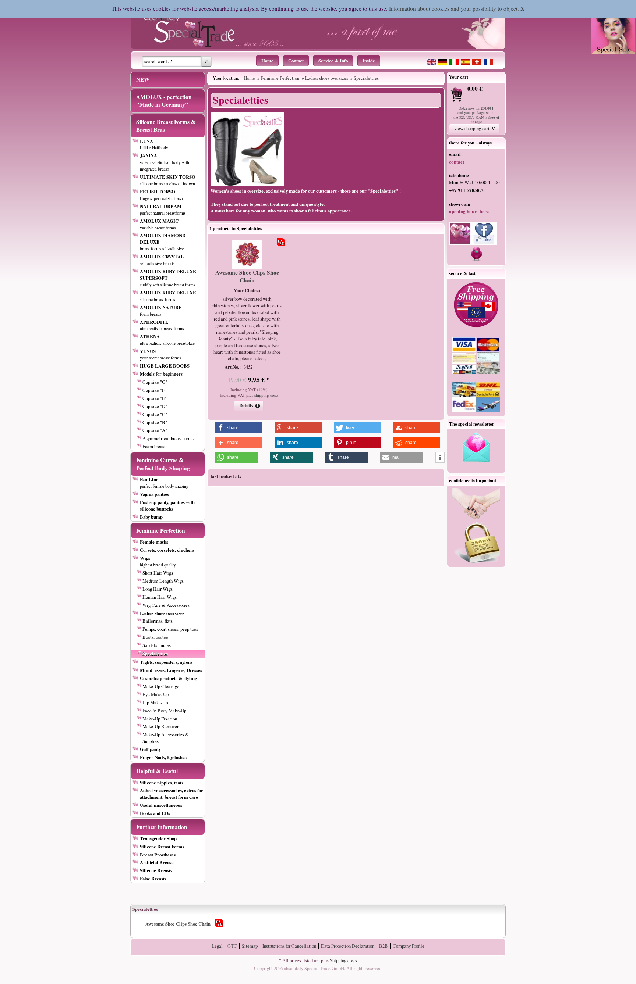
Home (267, 60)
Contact (296, 60)
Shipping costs (343, 960)
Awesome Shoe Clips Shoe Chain (247, 276)
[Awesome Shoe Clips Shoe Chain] (247, 267)
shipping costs (266, 395)
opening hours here (469, 211)
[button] (206, 61)
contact (456, 161)
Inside (369, 60)
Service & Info (333, 60)
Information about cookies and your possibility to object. (454, 8)
